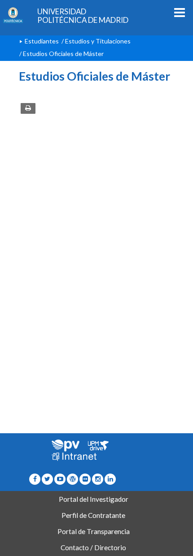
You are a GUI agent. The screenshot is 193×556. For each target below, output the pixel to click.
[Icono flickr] (47, 479)
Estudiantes (42, 41)
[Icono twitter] (85, 479)
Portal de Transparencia (93, 531)
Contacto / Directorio (93, 547)
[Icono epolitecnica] (72, 479)
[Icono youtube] (60, 479)
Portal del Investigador (93, 499)
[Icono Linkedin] (110, 479)
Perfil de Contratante (93, 515)
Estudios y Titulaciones (98, 41)
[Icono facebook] (34, 479)
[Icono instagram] (97, 479)
